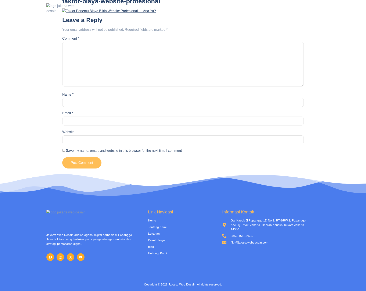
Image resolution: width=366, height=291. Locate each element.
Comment (70, 38)
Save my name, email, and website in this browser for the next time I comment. (124, 150)
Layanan (237, 8)
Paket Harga (261, 8)
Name (67, 94)
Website (68, 132)
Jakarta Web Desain (181, 284)
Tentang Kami (213, 8)
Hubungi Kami (303, 8)
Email (67, 113)
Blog (282, 8)
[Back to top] (356, 281)
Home (190, 8)
